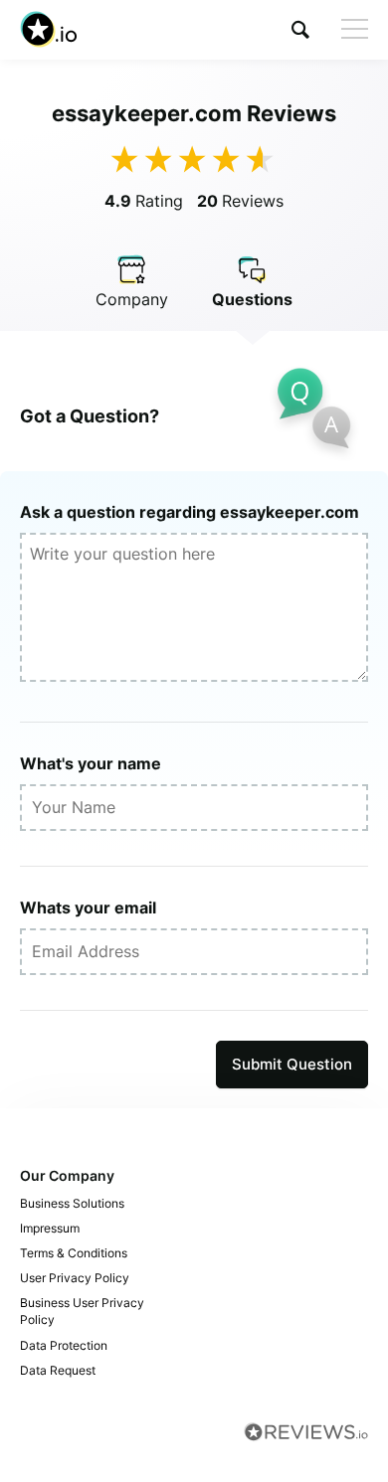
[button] (300, 29)
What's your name (90, 763)
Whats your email (88, 907)
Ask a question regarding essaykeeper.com (189, 512)
